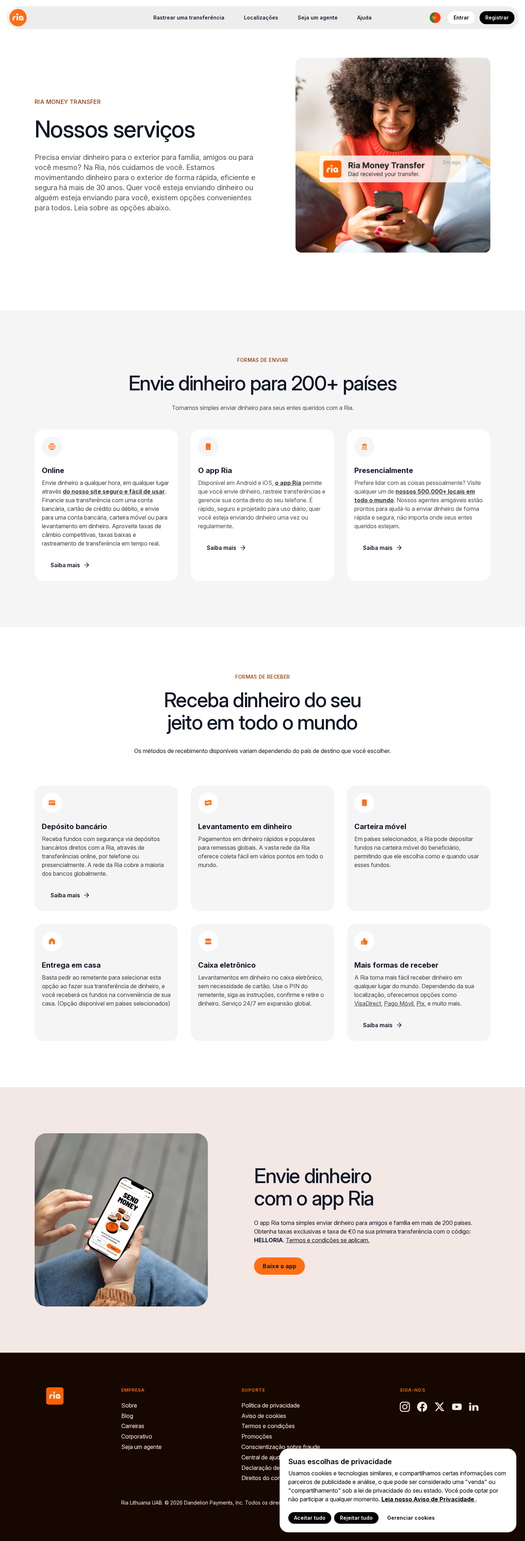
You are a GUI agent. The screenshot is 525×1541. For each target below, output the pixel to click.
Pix (420, 1003)
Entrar (461, 17)
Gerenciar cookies (411, 1518)
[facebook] (422, 1407)
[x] (439, 1407)
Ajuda (364, 17)
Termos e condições (268, 1426)
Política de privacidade (270, 1405)
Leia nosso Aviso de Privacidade (428, 1499)
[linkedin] (474, 1407)
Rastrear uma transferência (188, 17)
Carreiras (132, 1426)
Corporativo (136, 1436)
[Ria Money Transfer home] (18, 17)
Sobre (129, 1405)
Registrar (497, 17)
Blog (127, 1415)
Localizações (261, 17)
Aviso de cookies (263, 1415)
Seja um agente (318, 17)
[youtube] (457, 1407)
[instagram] (405, 1407)
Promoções (256, 1436)
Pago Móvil (399, 1003)
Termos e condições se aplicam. (327, 1239)
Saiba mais (65, 565)
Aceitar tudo (309, 1518)
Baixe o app (279, 1265)
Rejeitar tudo (356, 1518)
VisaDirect (367, 1003)
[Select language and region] (435, 17)
